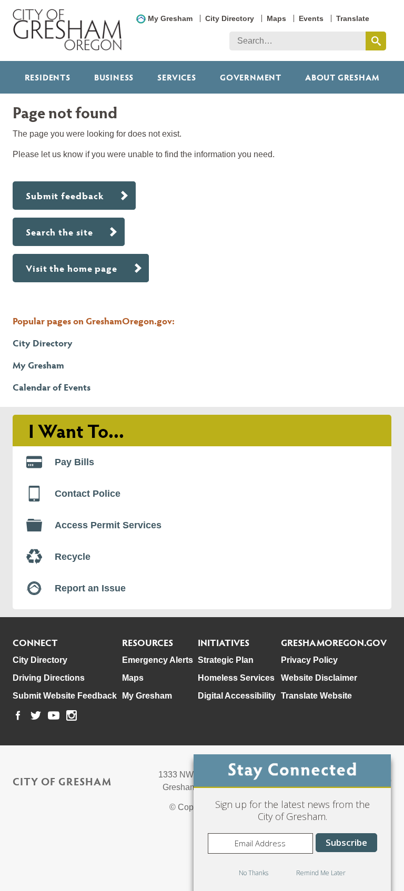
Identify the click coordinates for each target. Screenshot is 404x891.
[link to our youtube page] (53, 715)
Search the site (59, 231)
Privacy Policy (309, 660)
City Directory (229, 18)
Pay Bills (74, 462)
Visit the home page (71, 267)
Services (176, 77)
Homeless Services (236, 677)
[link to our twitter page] (35, 715)
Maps (276, 18)
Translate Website (316, 695)
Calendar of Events (51, 386)
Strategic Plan (226, 660)
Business (114, 77)
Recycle (72, 556)
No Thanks (253, 872)
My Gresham (170, 18)
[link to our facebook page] (17, 715)
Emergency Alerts (157, 660)
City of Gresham (62, 781)
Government (250, 77)
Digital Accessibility (237, 695)
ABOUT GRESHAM (342, 77)
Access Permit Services (108, 525)
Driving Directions (49, 677)
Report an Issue (90, 588)
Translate (352, 18)
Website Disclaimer (319, 677)
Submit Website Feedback (65, 695)
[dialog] (292, 822)
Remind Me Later (321, 872)
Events (311, 18)
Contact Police (87, 493)
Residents (47, 77)
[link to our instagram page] (71, 715)
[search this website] (376, 41)
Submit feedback (65, 195)
